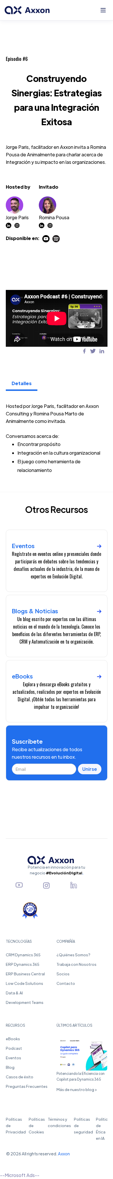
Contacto (66, 983)
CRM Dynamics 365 (23, 954)
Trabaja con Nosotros (76, 964)
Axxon (64, 1153)
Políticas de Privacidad (16, 1125)
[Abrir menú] (103, 10)
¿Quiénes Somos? (73, 954)
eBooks (13, 1038)
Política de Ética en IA (103, 1129)
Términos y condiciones (59, 1122)
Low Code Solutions (24, 983)
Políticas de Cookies (37, 1125)
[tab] (21, 384)
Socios (63, 973)
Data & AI (14, 992)
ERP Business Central (25, 973)
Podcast (14, 1048)
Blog (10, 1067)
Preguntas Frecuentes (27, 1086)
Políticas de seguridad (83, 1125)
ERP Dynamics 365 (22, 964)
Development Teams (24, 1002)
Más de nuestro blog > (77, 1089)
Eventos (13, 1057)
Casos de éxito (19, 1076)
